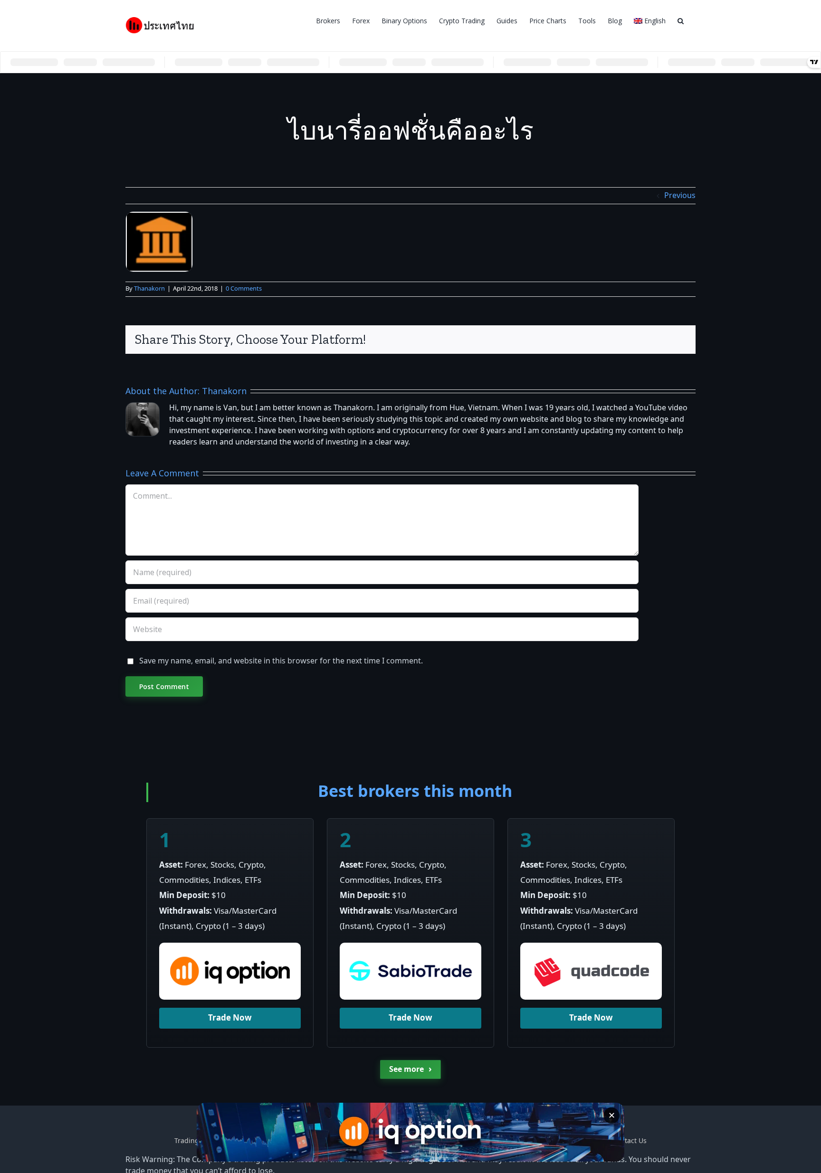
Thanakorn (149, 288)
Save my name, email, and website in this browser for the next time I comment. (281, 661)
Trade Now (230, 1018)
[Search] (681, 20)
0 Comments (244, 288)
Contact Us (629, 1141)
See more (410, 1069)
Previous (680, 195)
